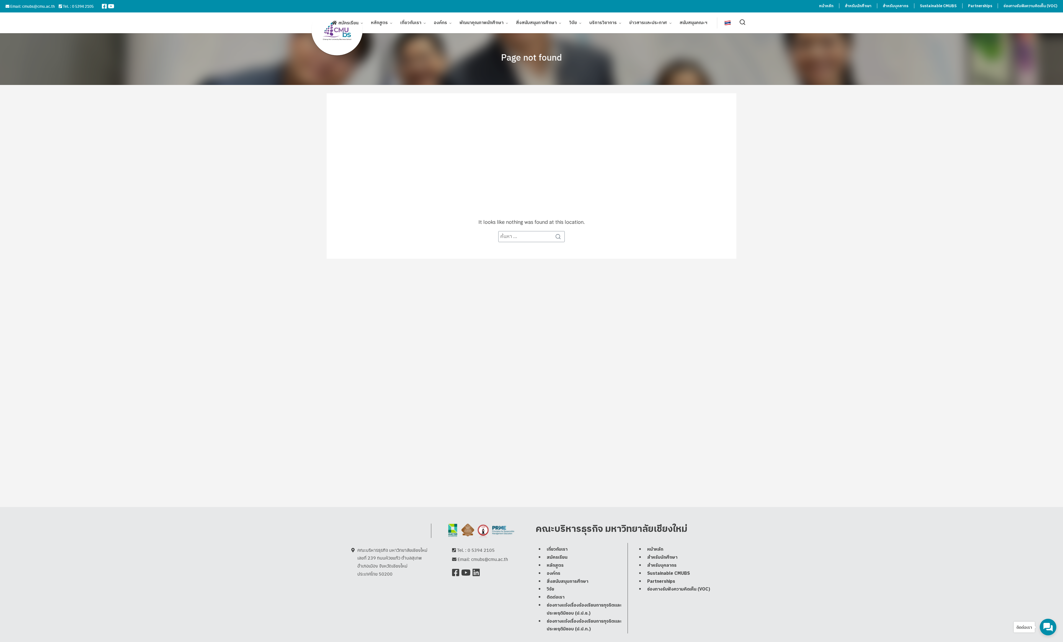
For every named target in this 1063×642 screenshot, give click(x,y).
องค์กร (440, 23)
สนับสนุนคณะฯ (693, 23)
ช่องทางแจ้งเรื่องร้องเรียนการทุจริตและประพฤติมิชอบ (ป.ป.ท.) (584, 625)
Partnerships (980, 6)
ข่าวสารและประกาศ (648, 23)
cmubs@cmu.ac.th (38, 6)
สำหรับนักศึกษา (858, 6)
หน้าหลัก (826, 6)
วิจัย (573, 23)
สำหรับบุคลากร (896, 6)
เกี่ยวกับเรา (410, 23)
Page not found (531, 57)
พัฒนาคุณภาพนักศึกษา (482, 23)
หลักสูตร (379, 23)
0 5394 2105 (83, 6)
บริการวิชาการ (603, 23)
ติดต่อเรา (555, 597)
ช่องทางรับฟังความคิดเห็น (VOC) (1030, 6)
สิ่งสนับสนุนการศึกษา (536, 23)
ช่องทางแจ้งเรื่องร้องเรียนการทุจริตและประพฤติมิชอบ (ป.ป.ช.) (584, 609)
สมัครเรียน (348, 23)
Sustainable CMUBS (938, 6)
